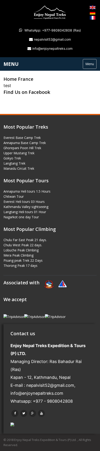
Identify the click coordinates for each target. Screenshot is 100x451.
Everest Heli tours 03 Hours (24, 201)
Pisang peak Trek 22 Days (23, 260)
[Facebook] (14, 413)
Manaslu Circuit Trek (18, 168)
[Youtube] (41, 413)
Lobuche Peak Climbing (21, 250)
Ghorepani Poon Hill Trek (22, 148)
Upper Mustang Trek (18, 153)
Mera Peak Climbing (18, 255)
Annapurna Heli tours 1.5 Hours (26, 191)
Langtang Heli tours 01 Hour (24, 212)
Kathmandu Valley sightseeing (25, 206)
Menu (89, 64)
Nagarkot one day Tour (21, 217)
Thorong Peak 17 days (20, 265)
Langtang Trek (14, 163)
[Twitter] (23, 413)
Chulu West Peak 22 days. (22, 245)
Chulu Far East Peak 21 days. (25, 240)
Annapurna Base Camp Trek (24, 143)
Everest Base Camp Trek (22, 137)
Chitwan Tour (13, 196)
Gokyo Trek (12, 158)
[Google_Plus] (32, 413)
